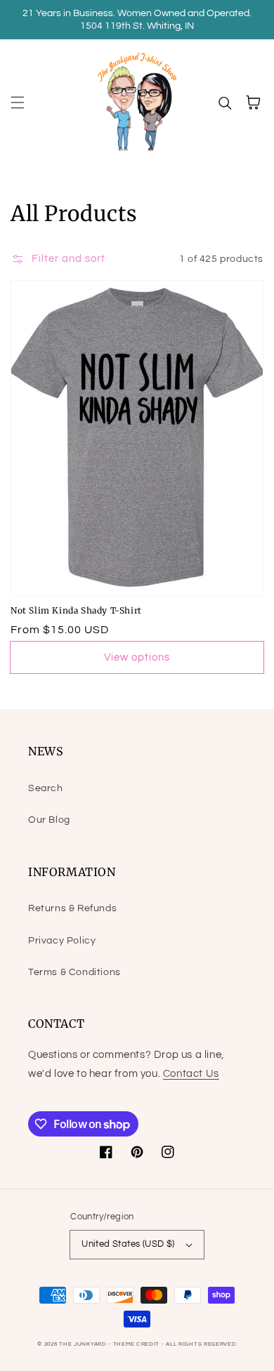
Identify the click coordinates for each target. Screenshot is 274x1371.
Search (45, 788)
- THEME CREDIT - (137, 1344)
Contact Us (191, 1073)
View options (137, 657)
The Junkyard (83, 1344)
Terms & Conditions (74, 972)
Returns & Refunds (72, 908)
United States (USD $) (127, 1244)
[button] (17, 102)
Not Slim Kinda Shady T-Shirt (76, 610)
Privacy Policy (62, 941)
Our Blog (49, 820)
